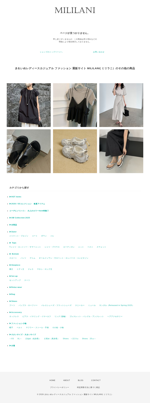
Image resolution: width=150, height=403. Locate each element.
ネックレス (14, 316)
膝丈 (11, 269)
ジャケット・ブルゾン (18, 236)
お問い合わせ (98, 52)
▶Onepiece (14, 265)
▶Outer (13, 232)
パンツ (23, 258)
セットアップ (15, 280)
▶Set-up (13, 276)
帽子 (11, 328)
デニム (32, 258)
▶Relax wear (15, 287)
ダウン (44, 236)
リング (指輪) (60, 316)
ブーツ (12, 305)
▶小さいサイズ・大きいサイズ (22, 335)
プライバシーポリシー (59, 387)
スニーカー (80, 305)
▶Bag (12, 294)
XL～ (19, 339)
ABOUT (66, 380)
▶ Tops (12, 243)
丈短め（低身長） (33, 339)
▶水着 (12, 346)
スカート (13, 258)
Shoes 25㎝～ (89, 339)
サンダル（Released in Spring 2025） (116, 305)
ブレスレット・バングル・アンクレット (87, 316)
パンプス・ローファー (28, 305)
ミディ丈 (20, 269)
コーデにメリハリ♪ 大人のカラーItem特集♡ (29, 211)
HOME (52, 380)
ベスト (90, 247)
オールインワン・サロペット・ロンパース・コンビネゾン (63, 258)
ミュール (92, 305)
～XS (11, 339)
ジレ (52, 236)
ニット (81, 247)
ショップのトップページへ (51, 52)
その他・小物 (58, 328)
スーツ (27, 280)
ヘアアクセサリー (115, 316)
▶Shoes (13, 301)
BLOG (80, 380)
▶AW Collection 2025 (19, 218)
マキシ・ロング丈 (44, 269)
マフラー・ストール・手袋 (37, 328)
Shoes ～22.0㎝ (71, 339)
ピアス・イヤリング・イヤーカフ (36, 316)
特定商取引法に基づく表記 (88, 387)
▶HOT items (15, 197)
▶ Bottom (14, 254)
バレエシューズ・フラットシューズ (56, 305)
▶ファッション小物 (18, 323)
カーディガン (69, 247)
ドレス (31, 269)
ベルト (19, 328)
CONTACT (96, 380)
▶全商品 (13, 225)
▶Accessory (15, 312)
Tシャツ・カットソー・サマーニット (25, 247)
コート (35, 236)
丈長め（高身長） (51, 339)
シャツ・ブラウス (52, 247)
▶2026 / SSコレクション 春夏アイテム (27, 204)
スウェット (101, 247)
